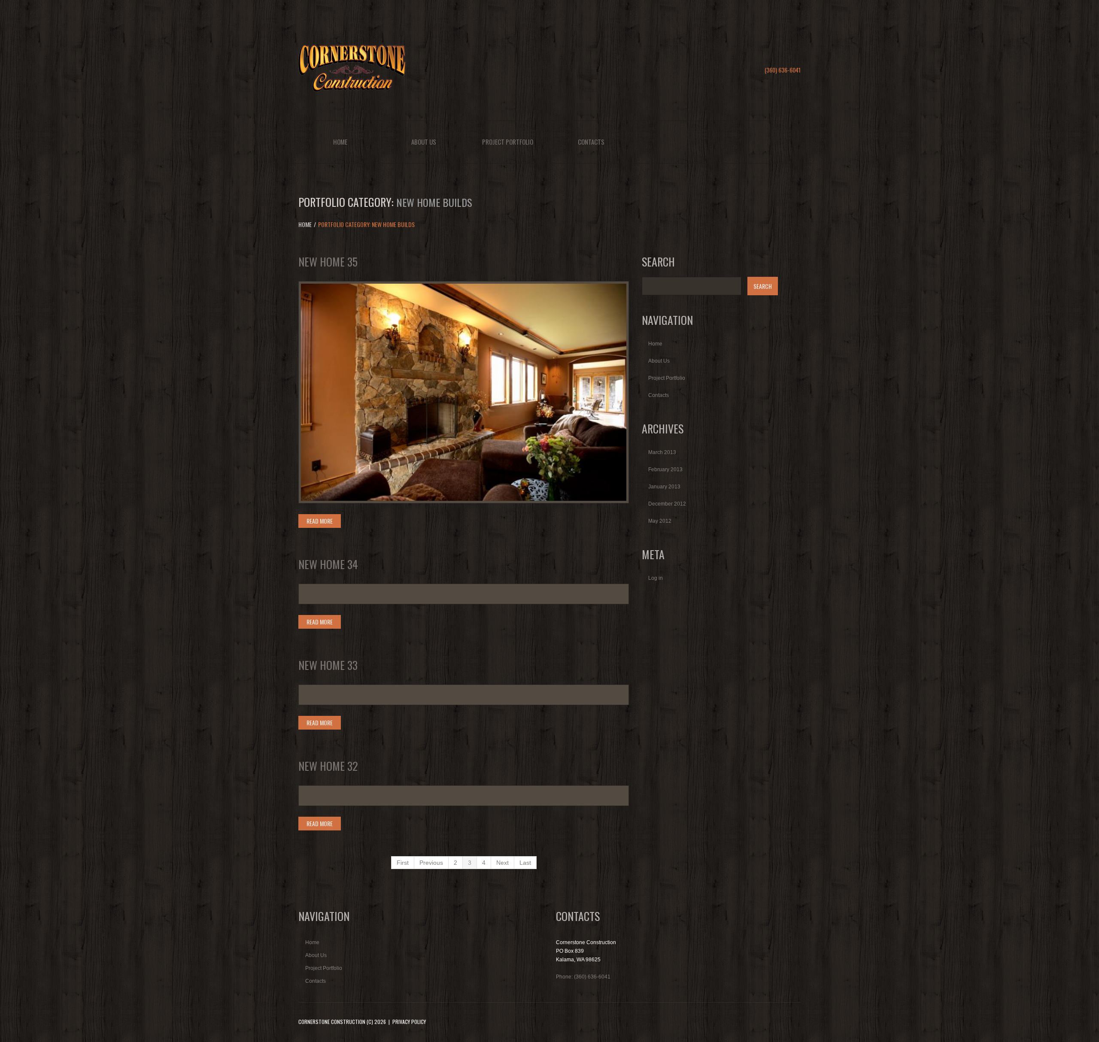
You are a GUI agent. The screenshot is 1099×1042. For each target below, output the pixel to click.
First (403, 862)
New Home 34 (328, 564)
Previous (431, 862)
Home (340, 141)
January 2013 (664, 487)
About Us (423, 141)
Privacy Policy (409, 1021)
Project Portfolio (507, 141)
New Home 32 (328, 765)
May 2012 (659, 521)
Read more (320, 520)
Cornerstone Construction (331, 1021)
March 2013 (662, 452)
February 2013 (665, 469)
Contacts (591, 141)
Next (502, 862)
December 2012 (667, 504)
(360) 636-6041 (783, 69)
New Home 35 (328, 261)
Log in (655, 578)
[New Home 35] (463, 392)
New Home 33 (328, 665)
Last (525, 862)
